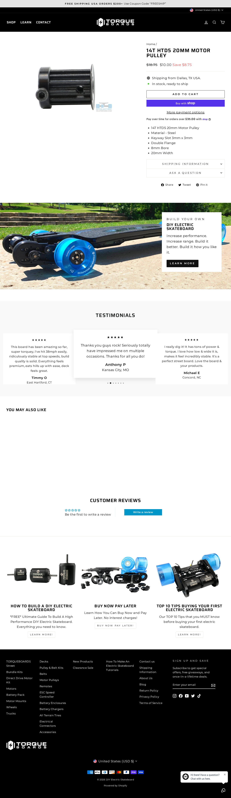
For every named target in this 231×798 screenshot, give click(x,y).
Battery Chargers (51, 709)
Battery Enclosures (53, 703)
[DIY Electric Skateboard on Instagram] (174, 696)
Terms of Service (150, 703)
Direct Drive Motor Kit (19, 680)
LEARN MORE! (41, 634)
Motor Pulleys (49, 680)
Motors (11, 688)
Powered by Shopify (115, 785)
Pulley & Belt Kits (51, 667)
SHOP (11, 22)
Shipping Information (147, 670)
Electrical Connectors (48, 723)
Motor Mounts (16, 701)
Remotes (46, 686)
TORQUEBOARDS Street (18, 663)
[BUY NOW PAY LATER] (115, 574)
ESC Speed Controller (47, 694)
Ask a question (185, 172)
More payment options (186, 112)
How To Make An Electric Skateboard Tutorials (120, 666)
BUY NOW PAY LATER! (115, 625)
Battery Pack (15, 694)
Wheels (11, 707)
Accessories (48, 732)
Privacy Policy (149, 696)
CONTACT (43, 22)
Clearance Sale (83, 667)
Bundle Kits (14, 672)
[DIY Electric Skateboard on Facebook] (181, 696)
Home (150, 44)
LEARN (25, 22)
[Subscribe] (213, 685)
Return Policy (148, 690)
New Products (83, 661)
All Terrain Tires (50, 715)
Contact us (146, 661)
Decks (44, 661)
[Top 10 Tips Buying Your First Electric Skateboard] (189, 574)
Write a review (143, 512)
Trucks (11, 713)
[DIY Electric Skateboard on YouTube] (187, 696)
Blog (142, 684)
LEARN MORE (182, 263)
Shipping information (185, 163)
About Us (145, 678)
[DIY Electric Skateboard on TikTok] (199, 696)
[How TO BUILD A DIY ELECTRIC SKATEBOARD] (41, 574)
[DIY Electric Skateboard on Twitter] (193, 696)
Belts (43, 673)
